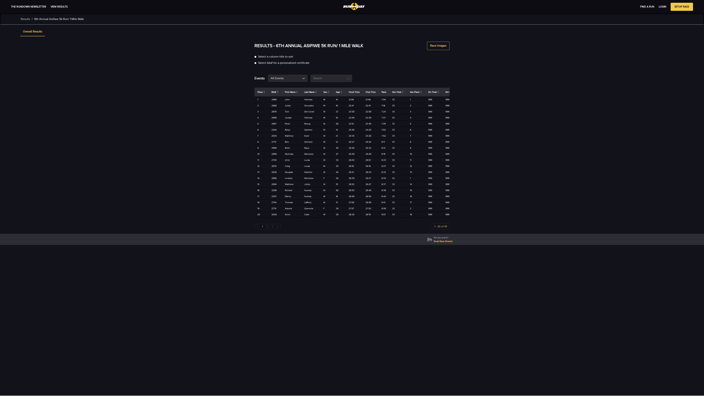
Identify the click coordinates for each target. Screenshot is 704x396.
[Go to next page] (277, 226)
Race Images (438, 45)
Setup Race (681, 6)
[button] (32, 31)
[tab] (32, 31)
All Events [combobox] (277, 78)
